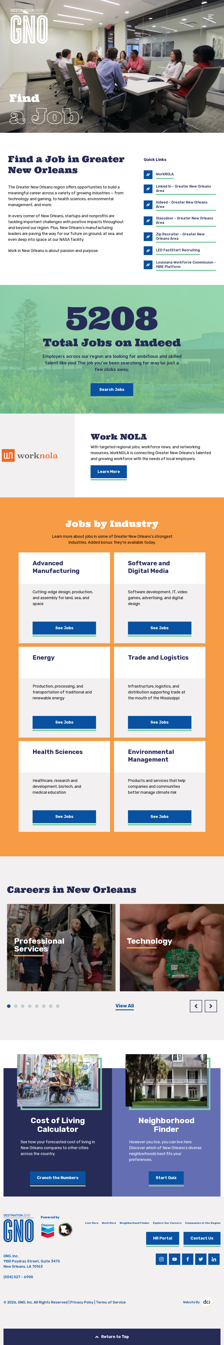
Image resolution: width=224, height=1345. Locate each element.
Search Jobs (111, 389)
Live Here (91, 1222)
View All (125, 1006)
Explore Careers (37, 975)
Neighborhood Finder (134, 1222)
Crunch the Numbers (58, 1177)
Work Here (109, 1222)
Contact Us (202, 1238)
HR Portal (162, 1238)
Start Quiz (166, 1177)
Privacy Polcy (81, 1302)
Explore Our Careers (167, 1222)
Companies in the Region (202, 1222)
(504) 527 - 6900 (18, 1277)
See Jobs (64, 628)
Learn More (109, 471)
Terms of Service (111, 1302)
